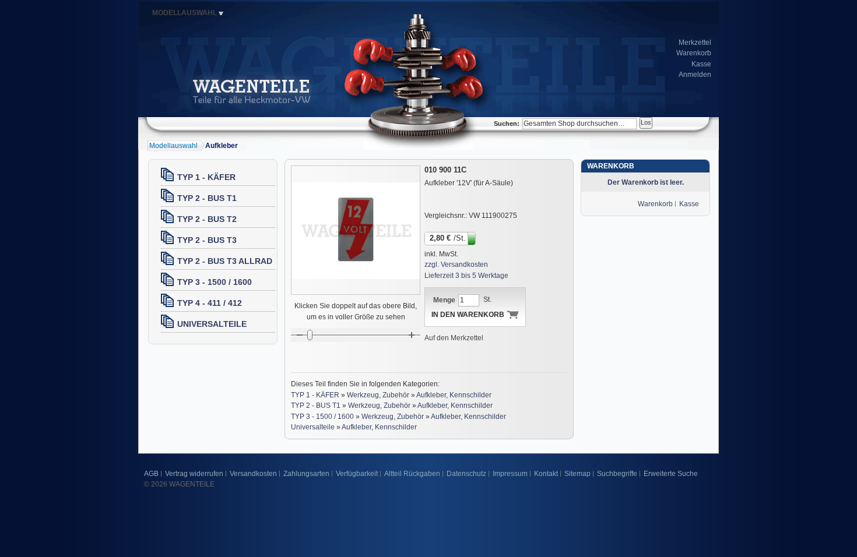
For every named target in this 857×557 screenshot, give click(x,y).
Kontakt (546, 474)
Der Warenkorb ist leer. (645, 182)
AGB (151, 474)
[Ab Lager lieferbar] (472, 238)
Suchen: (506, 123)
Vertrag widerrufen (194, 474)
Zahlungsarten (306, 474)
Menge (444, 300)
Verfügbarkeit (357, 474)
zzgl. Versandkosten (456, 264)
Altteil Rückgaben (412, 474)
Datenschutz (466, 474)
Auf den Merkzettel (453, 338)
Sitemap (577, 474)
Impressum (510, 474)
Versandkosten (253, 474)
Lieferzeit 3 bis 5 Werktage (466, 276)
